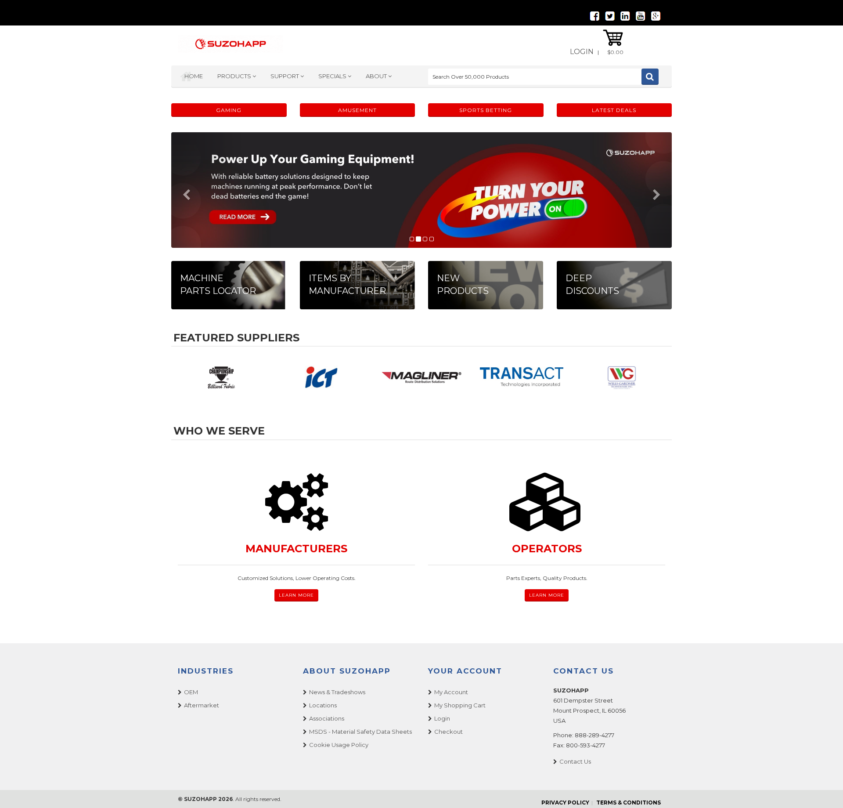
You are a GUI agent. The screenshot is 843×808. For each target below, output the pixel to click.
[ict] (321, 377)
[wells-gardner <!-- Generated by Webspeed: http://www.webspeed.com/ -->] (622, 377)
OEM (191, 692)
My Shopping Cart (460, 705)
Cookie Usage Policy (338, 744)
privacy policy (565, 802)
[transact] (522, 377)
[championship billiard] (221, 377)
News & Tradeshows (337, 692)
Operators (547, 548)
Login (582, 51)
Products (234, 76)
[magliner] (421, 377)
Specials (333, 76)
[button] (208, 190)
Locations (323, 705)
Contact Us (575, 761)
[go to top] (825, 790)
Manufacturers (296, 548)
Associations (326, 718)
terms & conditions (628, 802)
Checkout (448, 731)
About (377, 76)
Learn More (296, 595)
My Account (451, 692)
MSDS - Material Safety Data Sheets (360, 731)
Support (285, 76)
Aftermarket (201, 705)
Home (193, 76)
